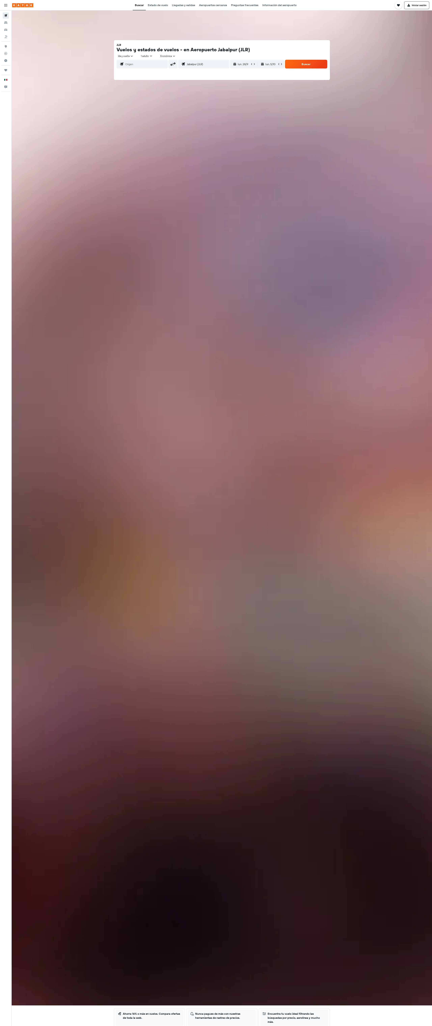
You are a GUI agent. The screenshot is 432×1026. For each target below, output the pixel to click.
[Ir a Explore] (5, 46)
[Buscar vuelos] (5, 15)
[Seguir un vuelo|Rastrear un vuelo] (5, 53)
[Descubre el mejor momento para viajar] (5, 60)
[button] (5, 5)
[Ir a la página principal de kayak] (22, 5)
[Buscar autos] (5, 29)
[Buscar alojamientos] (5, 22)
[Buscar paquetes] (5, 36)
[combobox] (126, 56)
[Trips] (5, 70)
